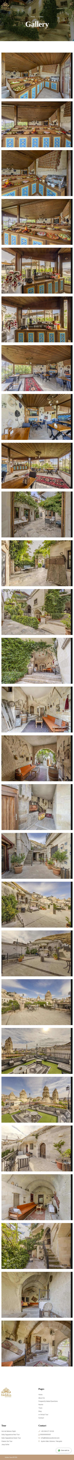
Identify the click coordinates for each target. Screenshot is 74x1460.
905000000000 (45, 1435)
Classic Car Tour (6, 1441)
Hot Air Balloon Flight (8, 1431)
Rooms (40, 1404)
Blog (40, 1411)
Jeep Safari (5, 1444)
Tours (40, 1408)
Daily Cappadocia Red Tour (10, 1435)
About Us (41, 1398)
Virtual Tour (44, 1415)
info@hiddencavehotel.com (50, 1438)
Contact (41, 1418)
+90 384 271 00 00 (47, 1431)
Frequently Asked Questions (48, 1401)
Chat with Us (65, 1450)
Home (33, 17)
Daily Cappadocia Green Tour (11, 1438)
